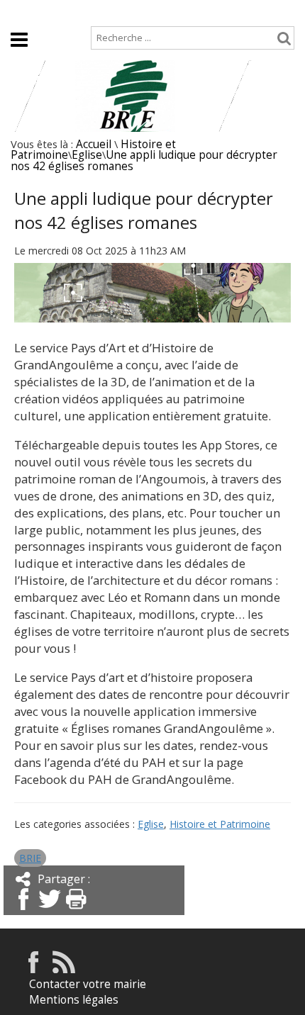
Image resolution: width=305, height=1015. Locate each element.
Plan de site (92, 11)
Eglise (87, 154)
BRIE (30, 858)
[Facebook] (23, 911)
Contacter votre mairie (87, 984)
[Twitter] (49, 911)
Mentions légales (73, 999)
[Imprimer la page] (76, 911)
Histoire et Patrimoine (220, 824)
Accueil (26, 11)
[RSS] (63, 969)
